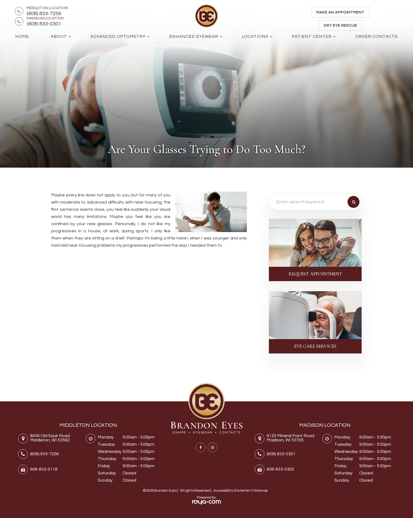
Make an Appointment (340, 12)
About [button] (59, 36)
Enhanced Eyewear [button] (193, 36)
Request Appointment (315, 274)
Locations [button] (255, 36)
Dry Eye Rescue (340, 25)
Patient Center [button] (311, 36)
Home (22, 36)
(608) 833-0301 (44, 24)
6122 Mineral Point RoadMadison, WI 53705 (290, 437)
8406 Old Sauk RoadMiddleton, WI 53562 (50, 437)
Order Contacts (376, 36)
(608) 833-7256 (44, 13)
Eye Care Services (315, 346)
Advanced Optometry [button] (118, 36)
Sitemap (261, 490)
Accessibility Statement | (233, 490)
